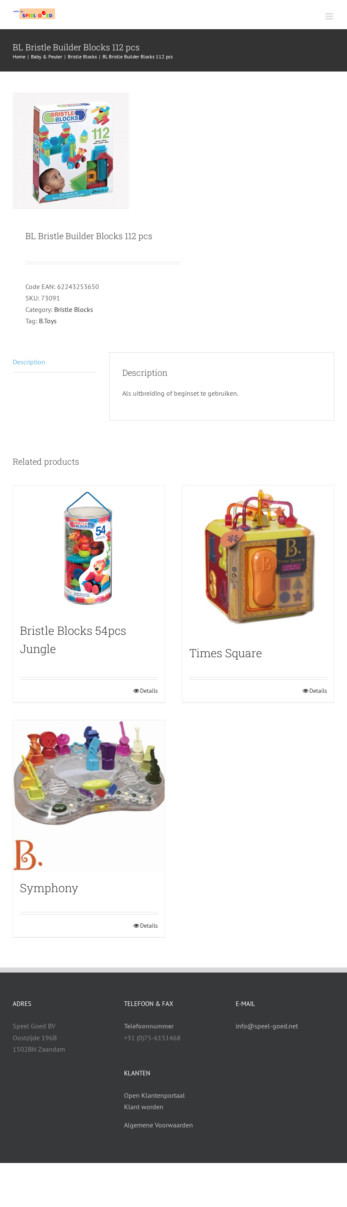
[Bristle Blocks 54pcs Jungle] (89, 550)
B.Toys (48, 321)
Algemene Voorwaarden (158, 1125)
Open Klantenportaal (154, 1095)
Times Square (225, 652)
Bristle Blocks (73, 309)
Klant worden (143, 1106)
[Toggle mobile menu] (329, 16)
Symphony (49, 887)
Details (149, 690)
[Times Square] (258, 561)
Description (29, 362)
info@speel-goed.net (267, 1026)
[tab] (54, 362)
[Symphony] (89, 796)
